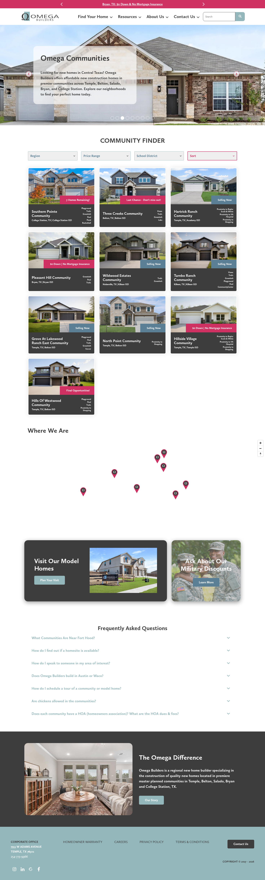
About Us (155, 16)
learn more (206, 582)
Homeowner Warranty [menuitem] (82, 842)
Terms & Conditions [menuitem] (192, 842)
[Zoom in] (260, 443)
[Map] (132, 483)
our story (151, 800)
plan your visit (49, 580)
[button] (28, 74)
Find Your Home (93, 16)
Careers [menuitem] (121, 842)
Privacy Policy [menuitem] (152, 842)
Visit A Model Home (129, 4)
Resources (127, 16)
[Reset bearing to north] (260, 454)
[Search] (240, 16)
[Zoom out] (260, 448)
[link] (61, 198)
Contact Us (184, 16)
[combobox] (219, 16)
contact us (240, 844)
